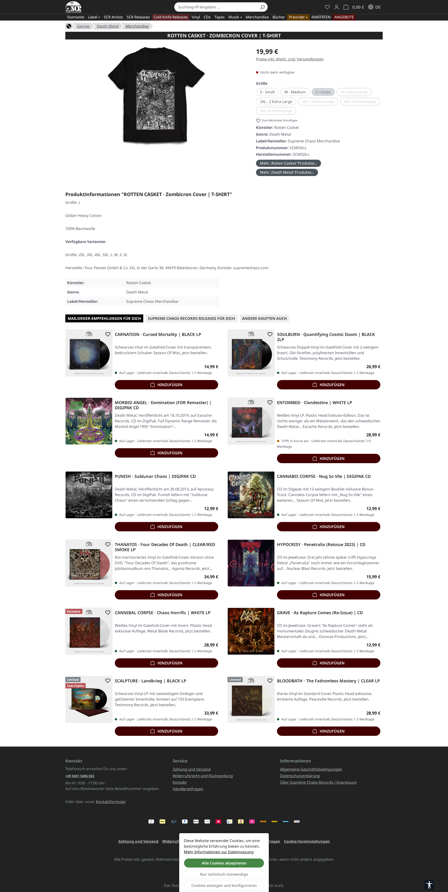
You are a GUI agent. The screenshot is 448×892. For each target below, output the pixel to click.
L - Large (325, 92)
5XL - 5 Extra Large (278, 111)
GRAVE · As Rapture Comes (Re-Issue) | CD (320, 612)
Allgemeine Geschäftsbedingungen (311, 769)
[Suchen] (262, 7)
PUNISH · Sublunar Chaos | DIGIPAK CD (155, 476)
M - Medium (295, 92)
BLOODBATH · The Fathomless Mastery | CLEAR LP (328, 681)
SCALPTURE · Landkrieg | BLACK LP (150, 681)
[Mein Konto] (336, 7)
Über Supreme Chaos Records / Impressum (318, 782)
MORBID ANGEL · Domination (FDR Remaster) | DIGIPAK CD (163, 405)
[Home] (68, 25)
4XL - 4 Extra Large (362, 102)
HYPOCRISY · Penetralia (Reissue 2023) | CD (321, 544)
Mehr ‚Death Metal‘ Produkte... (287, 172)
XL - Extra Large (356, 92)
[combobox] (215, 7)
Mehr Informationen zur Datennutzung (219, 851)
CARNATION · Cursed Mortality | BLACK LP (158, 334)
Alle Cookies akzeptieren (224, 863)
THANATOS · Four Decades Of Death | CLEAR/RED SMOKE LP (165, 547)
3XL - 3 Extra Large (320, 102)
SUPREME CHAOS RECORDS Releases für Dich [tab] (191, 318)
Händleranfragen (188, 788)
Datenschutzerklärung (300, 775)
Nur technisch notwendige (224, 874)
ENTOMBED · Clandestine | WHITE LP (314, 402)
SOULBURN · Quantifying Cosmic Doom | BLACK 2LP (326, 337)
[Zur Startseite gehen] (73, 7)
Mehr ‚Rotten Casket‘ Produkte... (288, 163)
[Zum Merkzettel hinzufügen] (107, 334)
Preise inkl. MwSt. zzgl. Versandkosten (290, 59)
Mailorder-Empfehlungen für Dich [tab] (104, 318)
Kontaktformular (110, 801)
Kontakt (180, 782)
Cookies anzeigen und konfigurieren (224, 885)
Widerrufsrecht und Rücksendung (203, 775)
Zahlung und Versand (192, 769)
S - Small (267, 92)
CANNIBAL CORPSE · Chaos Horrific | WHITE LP (162, 612)
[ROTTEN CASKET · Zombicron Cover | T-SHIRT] (156, 96)
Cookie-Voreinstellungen (307, 841)
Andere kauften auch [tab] (264, 318)
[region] (156, 98)
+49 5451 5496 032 (79, 776)
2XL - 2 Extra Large (276, 101)
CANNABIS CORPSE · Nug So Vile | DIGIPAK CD (324, 476)
